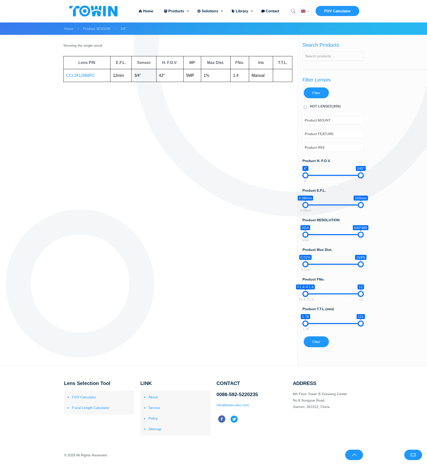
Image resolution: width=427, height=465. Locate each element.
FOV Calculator (337, 11)
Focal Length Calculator (90, 408)
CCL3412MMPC (80, 75)
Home (68, 29)
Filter (316, 93)
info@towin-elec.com (232, 405)
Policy (153, 418)
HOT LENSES (325, 106)
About (153, 397)
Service (154, 408)
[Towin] (94, 11)
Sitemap (155, 429)
